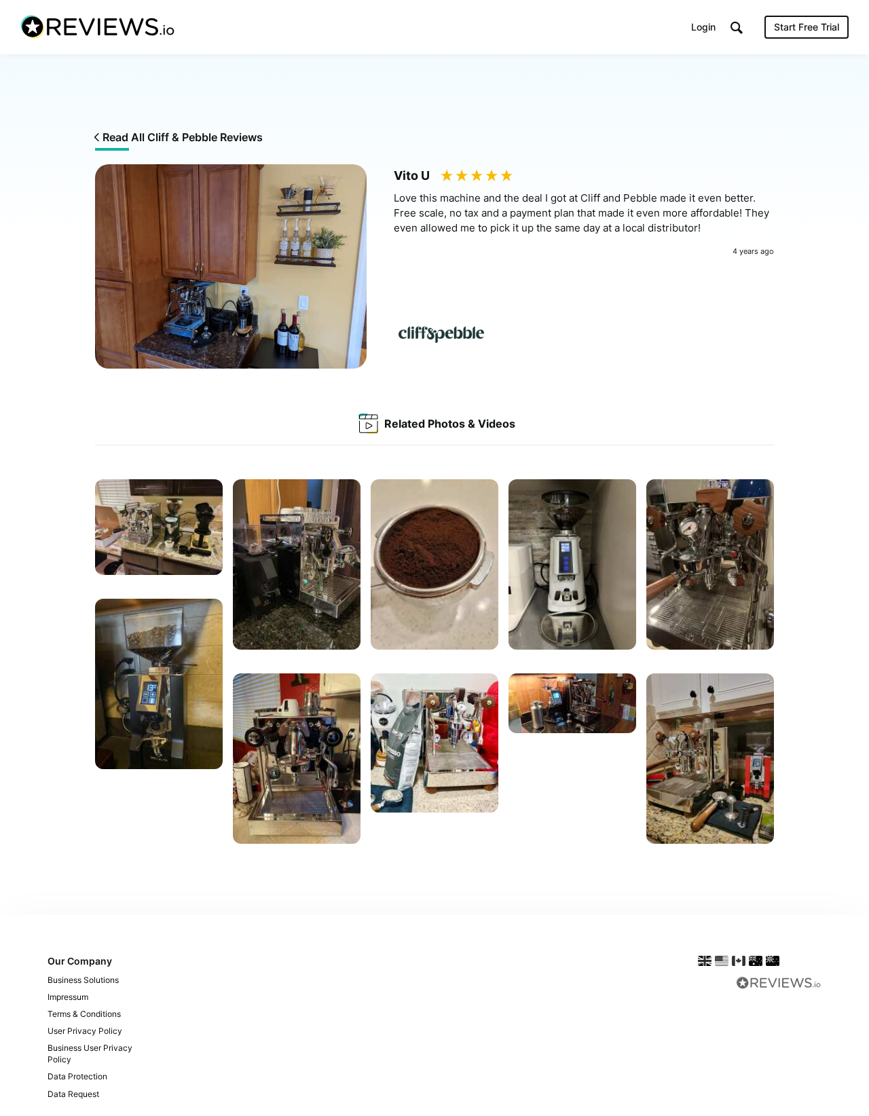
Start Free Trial (806, 27)
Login (703, 27)
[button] (736, 27)
